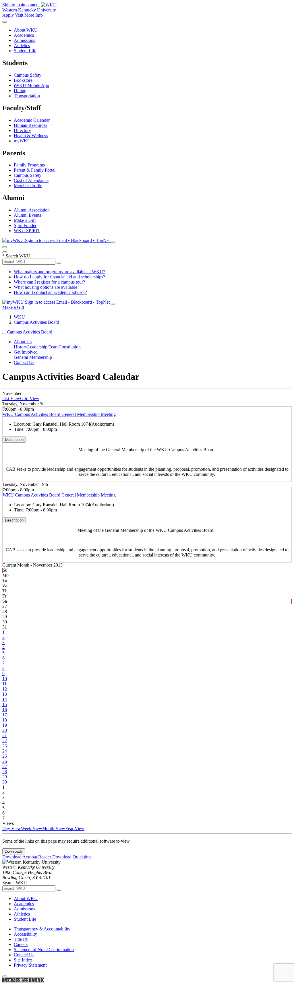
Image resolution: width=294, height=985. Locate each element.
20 (4, 730)
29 (4, 776)
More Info (33, 15)
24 (4, 751)
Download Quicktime (72, 856)
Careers (21, 944)
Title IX (21, 939)
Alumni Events (27, 215)
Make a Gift (25, 220)
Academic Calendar (32, 120)
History (20, 346)
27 (4, 766)
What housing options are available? (46, 287)
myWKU (22, 140)
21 (4, 735)
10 (4, 678)
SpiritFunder (25, 225)
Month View (53, 828)
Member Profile (28, 185)
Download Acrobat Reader (27, 856)
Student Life (25, 50)
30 (4, 782)
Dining (20, 90)
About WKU (26, 30)
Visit (19, 15)
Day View (11, 828)
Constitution (70, 346)
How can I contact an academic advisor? (50, 292)
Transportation (27, 95)
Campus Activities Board (36, 322)
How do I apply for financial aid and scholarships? (59, 276)
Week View (31, 828)
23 (4, 745)
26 (4, 761)
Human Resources (30, 125)
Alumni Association (32, 210)
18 (4, 720)
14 (4, 699)
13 (4, 694)
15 (4, 704)
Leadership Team (43, 346)
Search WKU (16, 255)
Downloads (14, 851)
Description (14, 439)
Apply (8, 15)
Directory (22, 130)
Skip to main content (21, 4)
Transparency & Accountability (42, 928)
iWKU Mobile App (31, 85)
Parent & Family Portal (34, 170)
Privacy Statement (30, 965)
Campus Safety (27, 75)
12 (4, 689)
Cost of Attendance (31, 180)
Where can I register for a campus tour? (49, 282)
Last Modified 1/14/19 (23, 980)
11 (4, 683)
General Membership (33, 357)
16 (4, 709)
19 (4, 725)
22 (4, 740)
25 (4, 756)
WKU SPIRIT (27, 230)
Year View (74, 828)
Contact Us (24, 362)
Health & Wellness (31, 135)
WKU (19, 317)
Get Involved (26, 352)
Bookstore (23, 80)
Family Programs (29, 164)
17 (4, 714)
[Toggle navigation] (4, 333)
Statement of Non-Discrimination (44, 949)
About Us (23, 341)
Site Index (23, 959)
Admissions (24, 40)
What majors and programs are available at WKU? (59, 271)
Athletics (22, 45)
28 (4, 771)
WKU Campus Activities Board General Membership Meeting (59, 414)
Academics (24, 35)
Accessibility (25, 934)
